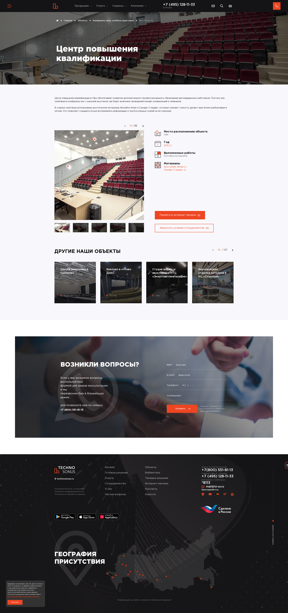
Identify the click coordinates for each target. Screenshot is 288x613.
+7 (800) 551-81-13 (71, 410)
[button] (125, 126)
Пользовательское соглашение (69, 489)
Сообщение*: (174, 396)
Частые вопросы (115, 494)
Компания (137, 6)
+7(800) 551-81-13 (217, 470)
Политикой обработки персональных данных (23, 596)
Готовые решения (116, 473)
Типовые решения (156, 478)
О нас (108, 489)
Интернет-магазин (156, 483)
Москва (168, 8)
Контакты (151, 489)
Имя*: (170, 365)
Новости (150, 494)
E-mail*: (171, 375)
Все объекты (146, 21)
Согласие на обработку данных (69, 494)
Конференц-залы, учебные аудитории (113, 21)
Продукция (82, 6)
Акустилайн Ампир (174, 167)
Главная (68, 21)
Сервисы (117, 6)
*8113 (206, 482)
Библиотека (152, 473)
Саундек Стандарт (173, 170)
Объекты (82, 21)
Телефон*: (173, 385)
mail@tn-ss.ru (215, 486)
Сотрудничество (115, 483)
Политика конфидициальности (69, 491)
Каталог (110, 467)
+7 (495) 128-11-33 (179, 4)
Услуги (100, 6)
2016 (166, 145)
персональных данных (210, 411)
